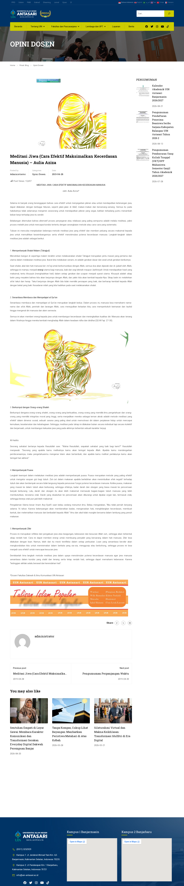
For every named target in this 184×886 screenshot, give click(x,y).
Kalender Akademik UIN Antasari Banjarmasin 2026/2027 (160, 93)
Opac (64, 2)
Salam (21, 2)
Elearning (47, 2)
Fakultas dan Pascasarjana (64, 26)
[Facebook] (117, 623)
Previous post (19, 668)
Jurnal (56, 2)
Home (12, 65)
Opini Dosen (38, 65)
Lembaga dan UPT (94, 26)
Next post (124, 668)
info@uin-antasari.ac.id (27, 875)
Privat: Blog (24, 65)
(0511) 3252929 (24, 849)
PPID (13, 2)
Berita (131, 26)
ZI (71, 2)
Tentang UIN (36, 26)
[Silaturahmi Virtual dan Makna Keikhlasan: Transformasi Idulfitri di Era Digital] (113, 710)
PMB (29, 2)
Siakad (37, 2)
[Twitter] (123, 623)
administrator (18, 174)
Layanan (116, 26)
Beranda (18, 26)
